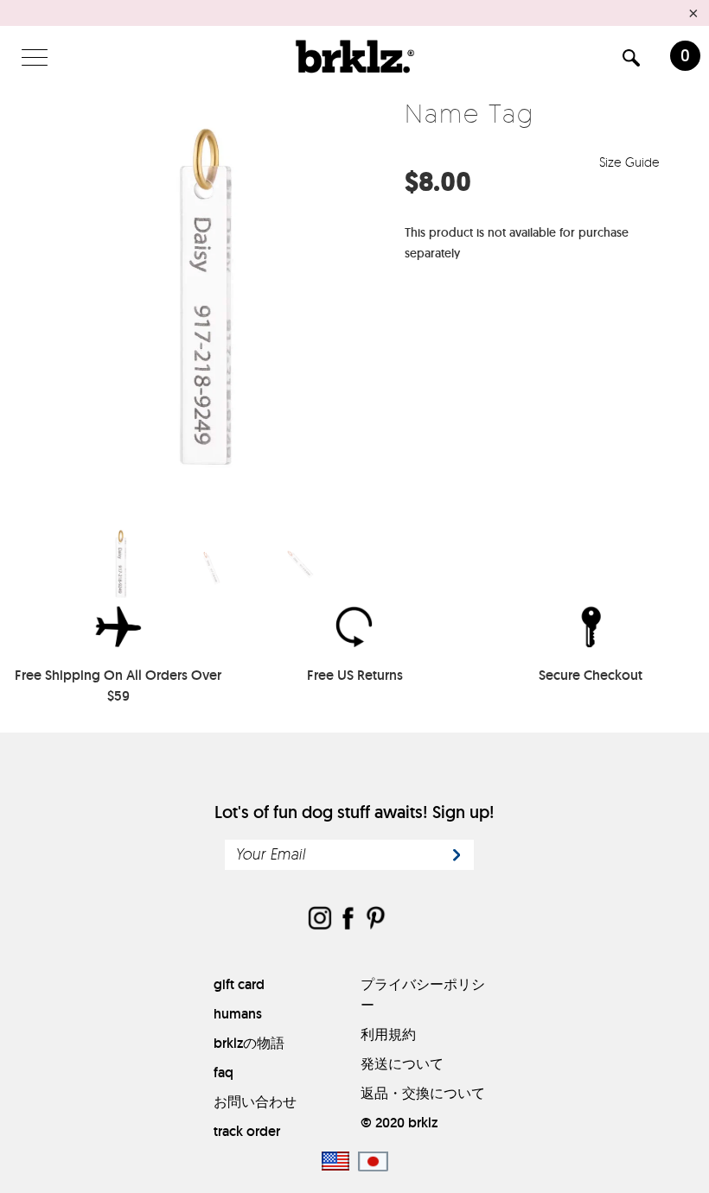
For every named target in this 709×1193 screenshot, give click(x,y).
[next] (368, 298)
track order (247, 1131)
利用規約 (388, 1034)
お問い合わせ (255, 1102)
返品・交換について (423, 1093)
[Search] (631, 61)
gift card (239, 984)
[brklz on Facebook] (348, 919)
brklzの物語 (249, 1043)
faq (223, 1072)
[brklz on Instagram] (320, 919)
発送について (402, 1064)
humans (238, 1014)
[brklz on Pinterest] (375, 919)
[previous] (49, 298)
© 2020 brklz (399, 1123)
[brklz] (354, 56)
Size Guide (631, 162)
